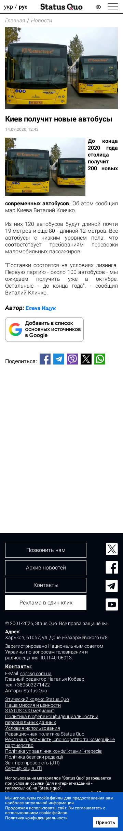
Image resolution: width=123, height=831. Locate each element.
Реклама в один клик (45, 602)
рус (23, 6)
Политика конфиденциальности (36, 818)
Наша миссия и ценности (33, 705)
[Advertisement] (61, 437)
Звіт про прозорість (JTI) (32, 762)
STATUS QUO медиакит (29, 710)
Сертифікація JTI (23, 768)
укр (8, 6)
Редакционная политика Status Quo (44, 734)
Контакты (18, 666)
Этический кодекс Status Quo (37, 699)
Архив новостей (46, 567)
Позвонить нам (46, 550)
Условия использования (32, 728)
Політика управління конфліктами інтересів (53, 751)
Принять (105, 822)
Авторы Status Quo (26, 690)
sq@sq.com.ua (36, 673)
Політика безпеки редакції (34, 757)
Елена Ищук (41, 308)
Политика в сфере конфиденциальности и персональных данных (51, 719)
